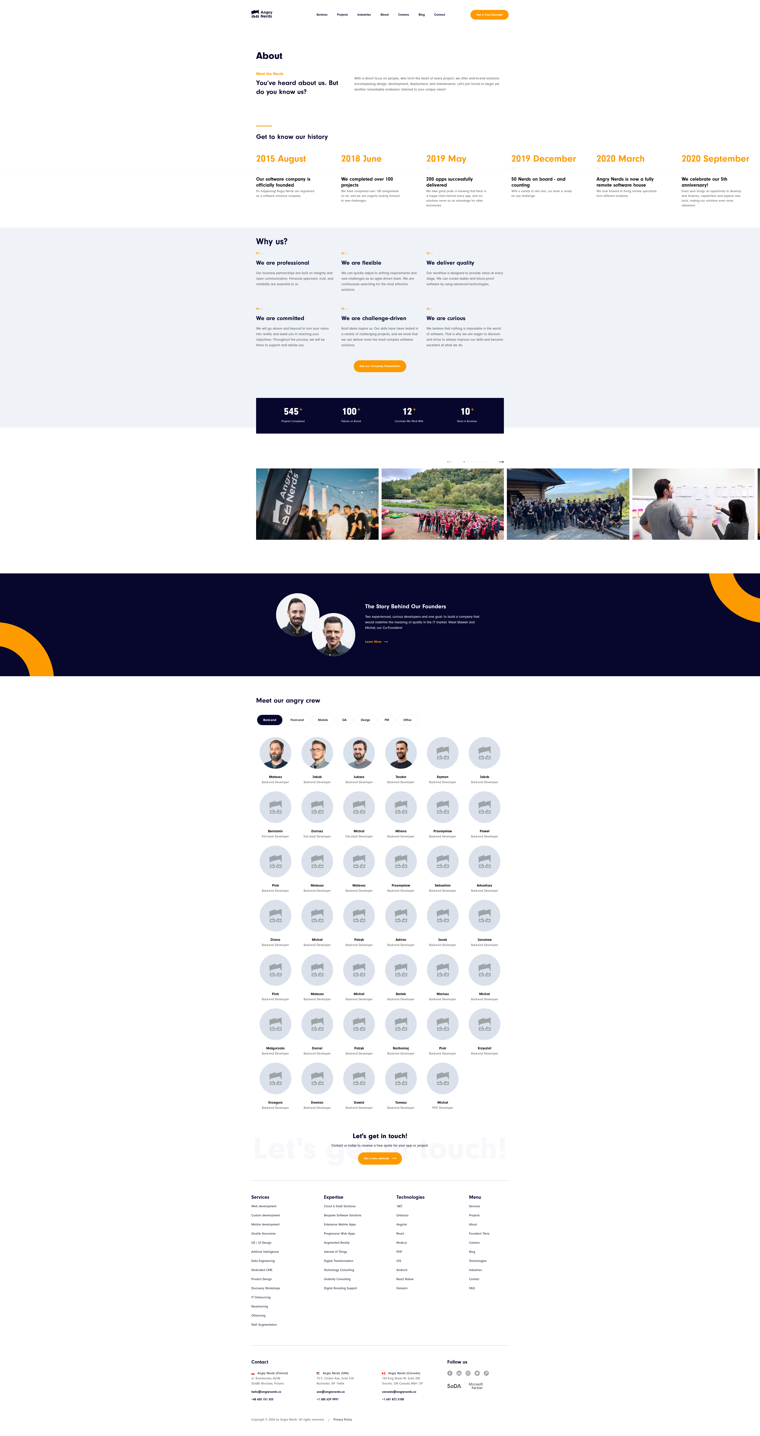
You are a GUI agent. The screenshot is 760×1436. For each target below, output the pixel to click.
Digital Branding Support (340, 1288)
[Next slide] (501, 461)
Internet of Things (335, 1252)
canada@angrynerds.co (399, 1392)
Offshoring (258, 1315)
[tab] (269, 720)
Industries (364, 14)
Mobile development (265, 1224)
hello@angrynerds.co (266, 1392)
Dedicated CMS (261, 1270)
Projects (342, 14)
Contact (439, 14)
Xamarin (402, 1288)
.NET (399, 1206)
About (384, 14)
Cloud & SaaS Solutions (340, 1206)
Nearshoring (259, 1306)
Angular (401, 1224)
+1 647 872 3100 (393, 1399)
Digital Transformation (338, 1261)
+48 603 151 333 (262, 1399)
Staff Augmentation (264, 1324)
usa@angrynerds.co (331, 1392)
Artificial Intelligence (265, 1252)
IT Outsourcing (261, 1297)
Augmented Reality (337, 1242)
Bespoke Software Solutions (342, 1215)
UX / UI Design (261, 1242)
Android (401, 1270)
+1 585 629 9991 (328, 1399)
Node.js (401, 1242)
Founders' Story (479, 1233)
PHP (399, 1252)
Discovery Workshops (265, 1288)
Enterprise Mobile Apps (340, 1224)
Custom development (265, 1215)
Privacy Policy (342, 1419)
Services (322, 14)
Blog (422, 14)
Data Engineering (263, 1261)
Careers (403, 14)
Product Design (261, 1279)
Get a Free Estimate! (489, 14)
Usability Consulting (337, 1279)
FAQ (472, 1288)
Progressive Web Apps (339, 1233)
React (400, 1233)
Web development (263, 1206)
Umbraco (402, 1215)
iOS (398, 1261)
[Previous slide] (449, 461)
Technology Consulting (339, 1270)
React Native (405, 1279)
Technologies (478, 1261)
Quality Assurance (263, 1233)
